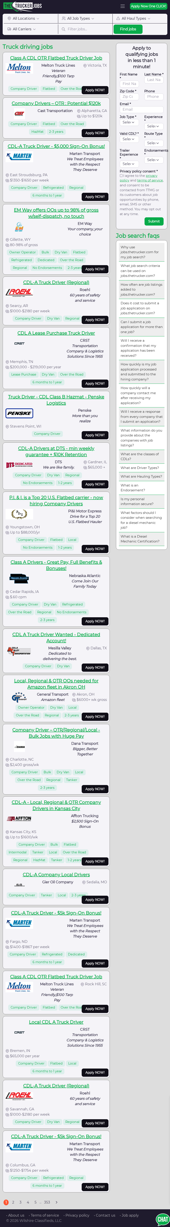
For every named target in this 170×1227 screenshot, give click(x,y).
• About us (15, 1215)
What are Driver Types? (140, 468)
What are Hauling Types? (141, 476)
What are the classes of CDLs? (140, 456)
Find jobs (128, 29)
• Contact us (104, 1215)
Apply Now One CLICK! (148, 6)
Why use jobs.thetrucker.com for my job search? (140, 252)
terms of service (150, 180)
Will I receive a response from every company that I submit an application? (142, 416)
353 (47, 1202)
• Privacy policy (76, 1215)
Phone (149, 91)
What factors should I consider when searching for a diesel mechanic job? (141, 520)
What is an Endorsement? (133, 487)
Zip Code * (128, 91)
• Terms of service (44, 1215)
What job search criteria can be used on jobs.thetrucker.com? (140, 271)
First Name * (128, 76)
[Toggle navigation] (122, 6)
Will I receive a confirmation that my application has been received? (138, 348)
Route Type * (153, 136)
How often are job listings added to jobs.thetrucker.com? (141, 289)
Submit (154, 221)
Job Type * (128, 117)
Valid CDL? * (129, 134)
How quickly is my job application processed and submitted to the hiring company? (138, 371)
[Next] (56, 1202)
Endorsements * (156, 152)
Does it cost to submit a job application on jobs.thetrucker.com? (140, 308)
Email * (125, 104)
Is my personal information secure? (137, 501)
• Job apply (129, 1215)
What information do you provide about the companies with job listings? (141, 438)
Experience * (153, 119)
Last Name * (154, 74)
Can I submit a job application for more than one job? (142, 327)
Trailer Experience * (129, 154)
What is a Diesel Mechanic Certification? (140, 539)
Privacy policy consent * (139, 171)
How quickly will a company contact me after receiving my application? (138, 395)
